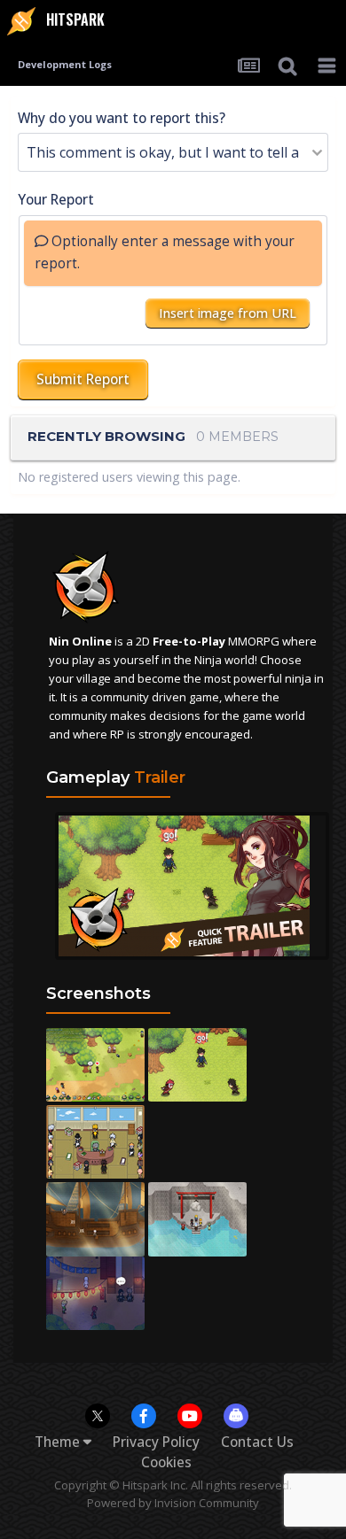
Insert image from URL (227, 313)
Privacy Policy (156, 1442)
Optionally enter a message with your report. (165, 252)
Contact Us (257, 1442)
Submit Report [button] (83, 379)
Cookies (166, 1462)
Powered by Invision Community (173, 1503)
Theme (59, 1442)
